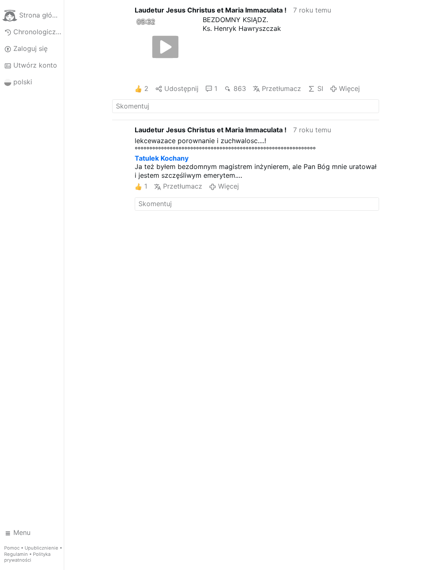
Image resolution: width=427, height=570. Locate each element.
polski (22, 82)
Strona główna (41, 15)
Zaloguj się (30, 48)
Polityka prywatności (27, 557)
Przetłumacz (281, 88)
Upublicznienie (41, 548)
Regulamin (16, 554)
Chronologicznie (38, 32)
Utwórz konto (35, 65)
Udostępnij (181, 88)
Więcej (349, 88)
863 (240, 88)
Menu (21, 532)
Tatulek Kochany (161, 158)
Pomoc (12, 548)
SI (320, 88)
